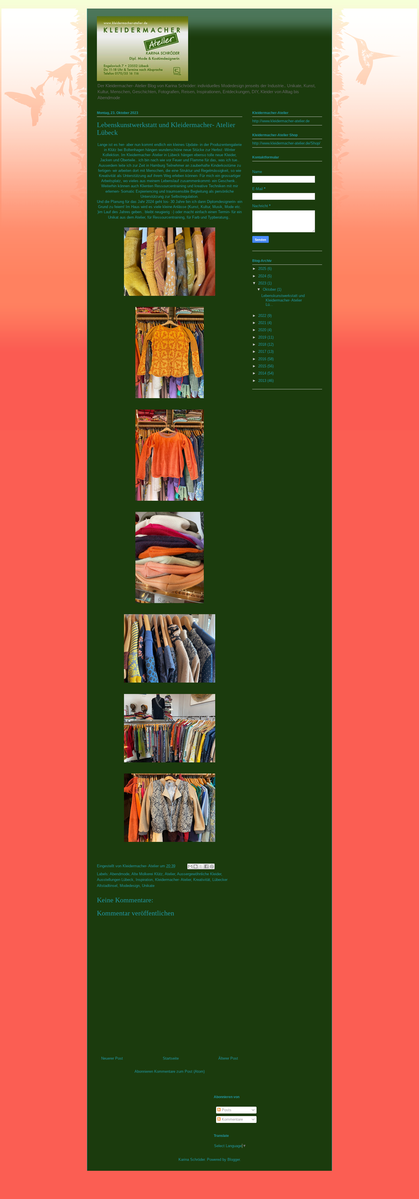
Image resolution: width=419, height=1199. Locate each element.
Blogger (233, 1159)
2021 (262, 323)
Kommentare (232, 1119)
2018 (262, 344)
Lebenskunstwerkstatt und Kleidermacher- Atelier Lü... (283, 300)
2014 (262, 373)
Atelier (170, 874)
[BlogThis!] (195, 866)
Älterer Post (228, 1058)
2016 (262, 359)
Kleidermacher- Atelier (173, 880)
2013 (262, 380)
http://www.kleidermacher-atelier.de (281, 121)
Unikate (148, 886)
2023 (262, 283)
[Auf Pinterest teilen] (212, 866)
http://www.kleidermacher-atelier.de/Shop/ (286, 143)
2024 (262, 276)
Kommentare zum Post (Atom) (179, 1071)
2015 (262, 366)
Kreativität (201, 880)
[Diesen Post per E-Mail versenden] (190, 866)
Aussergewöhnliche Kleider (199, 874)
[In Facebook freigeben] (206, 866)
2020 (262, 330)
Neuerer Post (112, 1058)
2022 (262, 316)
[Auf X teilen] (201, 866)
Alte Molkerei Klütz (147, 874)
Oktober (270, 289)
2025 (262, 268)
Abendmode (119, 874)
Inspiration (144, 880)
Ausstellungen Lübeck (115, 880)
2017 (262, 351)
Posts (226, 1110)
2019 (262, 337)
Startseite (171, 1058)
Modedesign (130, 886)
